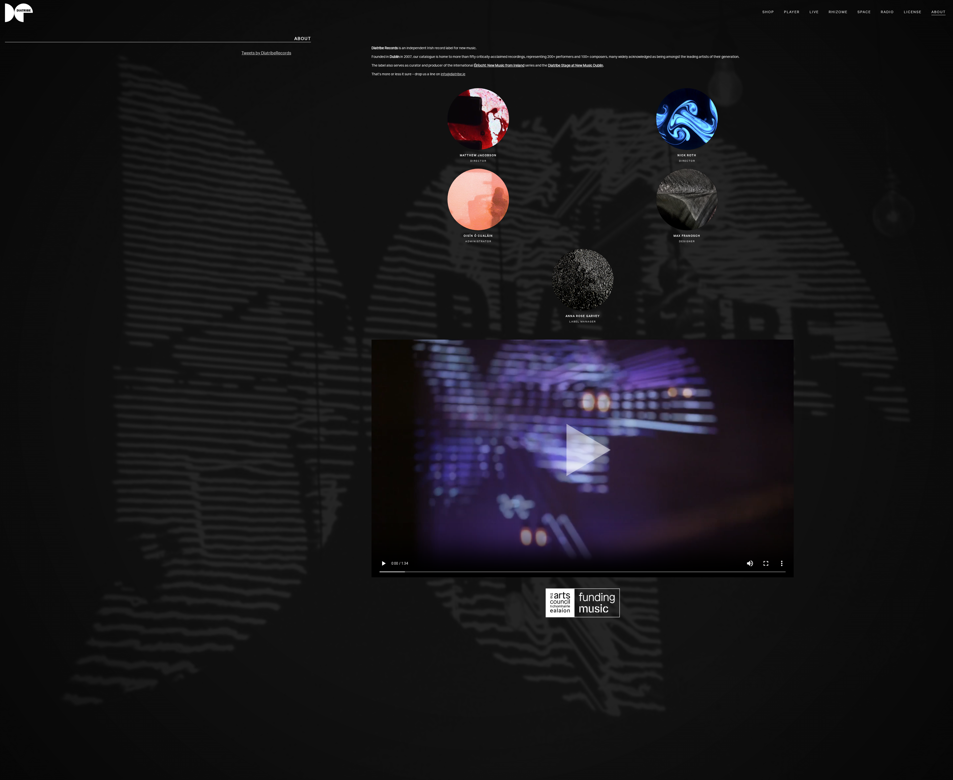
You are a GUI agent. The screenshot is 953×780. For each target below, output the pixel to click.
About (938, 12)
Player (792, 12)
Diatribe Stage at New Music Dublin (575, 65)
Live (814, 12)
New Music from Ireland (505, 65)
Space (864, 12)
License (912, 12)
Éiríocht (480, 65)
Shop (768, 12)
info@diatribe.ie (453, 74)
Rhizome (838, 12)
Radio (887, 12)
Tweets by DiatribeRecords (266, 53)
